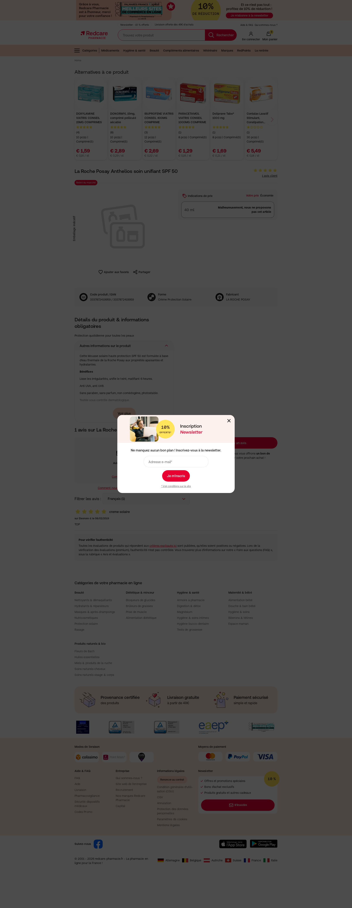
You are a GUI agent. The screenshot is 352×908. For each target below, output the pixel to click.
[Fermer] (229, 420)
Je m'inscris (176, 476)
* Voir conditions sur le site (176, 486)
